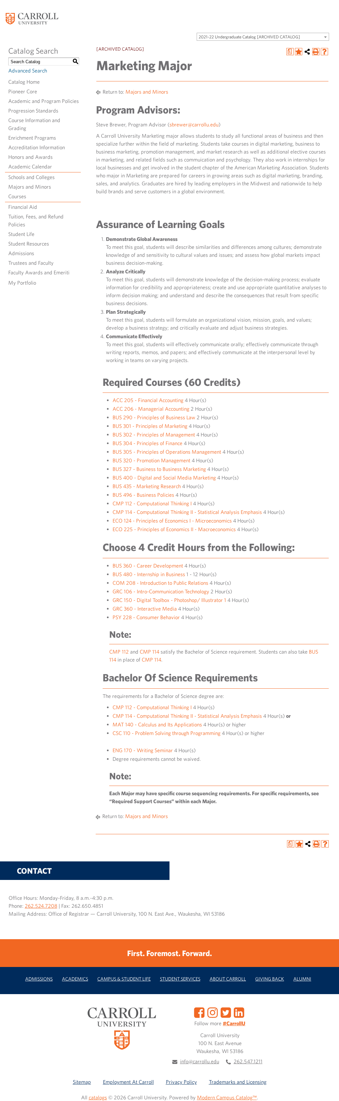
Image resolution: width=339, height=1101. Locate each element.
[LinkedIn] (239, 1012)
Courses (17, 196)
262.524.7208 (41, 906)
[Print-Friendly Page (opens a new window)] (315, 51)
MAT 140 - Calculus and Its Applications (157, 724)
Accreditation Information (36, 147)
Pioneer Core (22, 91)
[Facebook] (199, 1012)
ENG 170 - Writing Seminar (143, 750)
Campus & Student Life (124, 979)
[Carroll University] (32, 18)
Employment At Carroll (128, 1082)
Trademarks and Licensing (237, 1082)
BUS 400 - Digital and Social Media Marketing (164, 478)
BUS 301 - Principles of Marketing (150, 426)
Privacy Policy (181, 1082)
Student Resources (28, 244)
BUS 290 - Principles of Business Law (154, 417)
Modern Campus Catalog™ (227, 1097)
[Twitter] (225, 1012)
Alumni (302, 979)
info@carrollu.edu (199, 1061)
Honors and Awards (30, 157)
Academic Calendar (30, 166)
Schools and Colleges (31, 177)
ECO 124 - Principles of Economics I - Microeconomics (172, 521)
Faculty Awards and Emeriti (39, 272)
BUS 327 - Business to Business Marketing (159, 469)
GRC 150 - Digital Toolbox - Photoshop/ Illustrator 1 (169, 600)
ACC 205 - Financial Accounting (148, 400)
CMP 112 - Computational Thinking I (152, 503)
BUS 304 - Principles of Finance (147, 443)
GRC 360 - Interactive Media (145, 609)
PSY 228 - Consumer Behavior (146, 617)
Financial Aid (22, 207)
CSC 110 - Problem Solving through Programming (166, 733)
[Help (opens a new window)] (324, 51)
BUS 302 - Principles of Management (154, 434)
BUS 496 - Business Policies (143, 495)
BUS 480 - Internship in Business (149, 574)
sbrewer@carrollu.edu (194, 124)
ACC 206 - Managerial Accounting (151, 409)
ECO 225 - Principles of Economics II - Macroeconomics (174, 529)
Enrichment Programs (32, 138)
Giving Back (269, 979)
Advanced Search (27, 70)
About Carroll (228, 979)
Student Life (21, 234)
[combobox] (263, 37)
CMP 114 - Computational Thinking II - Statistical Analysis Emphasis (187, 512)
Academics (75, 979)
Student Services (180, 979)
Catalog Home (24, 82)
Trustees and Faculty (31, 263)
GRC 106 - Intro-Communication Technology (161, 591)
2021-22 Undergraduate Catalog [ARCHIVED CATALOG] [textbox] (249, 36)
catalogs (98, 1097)
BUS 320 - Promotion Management (151, 460)
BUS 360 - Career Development (148, 566)
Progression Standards (33, 111)
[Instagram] (212, 1012)
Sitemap (82, 1082)
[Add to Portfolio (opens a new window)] (298, 51)
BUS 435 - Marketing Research (147, 486)
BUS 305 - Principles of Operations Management (167, 452)
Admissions (21, 253)
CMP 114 (149, 652)
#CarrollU (234, 1023)
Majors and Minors (29, 187)
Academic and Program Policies (43, 101)
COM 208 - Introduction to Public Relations (160, 583)
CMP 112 (119, 652)
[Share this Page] (307, 51)
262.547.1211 (248, 1061)
